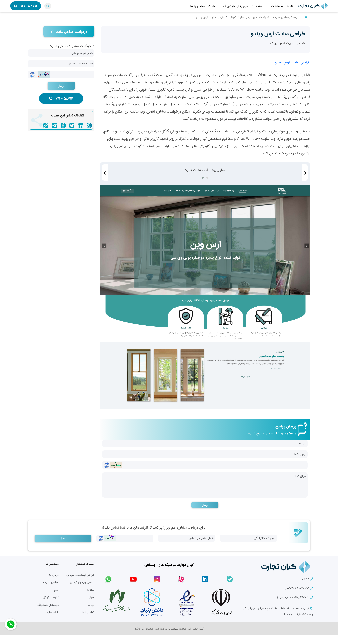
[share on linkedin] (80, 125)
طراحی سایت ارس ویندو (292, 62)
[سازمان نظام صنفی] (117, 601)
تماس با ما (197, 6)
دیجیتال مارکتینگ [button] (235, 6)
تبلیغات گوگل (51, 597)
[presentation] (105, 172)
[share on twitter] (71, 125)
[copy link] (45, 125)
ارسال (205, 505)
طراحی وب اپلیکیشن (82, 582)
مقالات (212, 6)
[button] (202, 178)
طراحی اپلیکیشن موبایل (80, 574)
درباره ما (54, 574)
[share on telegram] (54, 125)
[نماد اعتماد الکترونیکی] (186, 602)
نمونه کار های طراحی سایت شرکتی (248, 17)
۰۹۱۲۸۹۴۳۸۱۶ (293, 597)
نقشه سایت (52, 612)
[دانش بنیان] (151, 602)
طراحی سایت (51, 582)
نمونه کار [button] (259, 6)
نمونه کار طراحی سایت (286, 17)
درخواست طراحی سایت (71, 31)
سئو (56, 590)
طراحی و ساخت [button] (282, 6)
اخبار (91, 597)
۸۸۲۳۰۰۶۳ (297, 588)
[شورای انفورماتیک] (221, 602)
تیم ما (90, 605)
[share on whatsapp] (89, 125)
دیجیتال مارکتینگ (48, 605)
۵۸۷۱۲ (306, 579)
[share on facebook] (63, 125)
